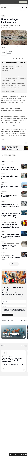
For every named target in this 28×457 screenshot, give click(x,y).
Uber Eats (12, 100)
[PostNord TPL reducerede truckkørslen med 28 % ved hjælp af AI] (14, 245)
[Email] (22, 58)
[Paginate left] (2, 331)
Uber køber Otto (11, 126)
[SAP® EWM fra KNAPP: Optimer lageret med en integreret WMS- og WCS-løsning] (14, 235)
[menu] (26, 7)
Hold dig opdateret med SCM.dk (17, 454)
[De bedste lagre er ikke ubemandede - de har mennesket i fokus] (14, 256)
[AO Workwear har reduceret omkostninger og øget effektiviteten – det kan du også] (14, 224)
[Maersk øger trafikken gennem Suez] (14, 185)
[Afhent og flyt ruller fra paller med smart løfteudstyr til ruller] (14, 204)
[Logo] (4, 7)
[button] (26, 143)
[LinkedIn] (16, 58)
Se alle (23, 320)
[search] (23, 7)
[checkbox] (2, 310)
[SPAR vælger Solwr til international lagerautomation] (14, 167)
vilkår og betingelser (10, 310)
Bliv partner (23, 2)
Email (3, 303)
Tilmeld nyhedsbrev (7, 314)
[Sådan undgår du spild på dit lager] (14, 176)
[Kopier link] (25, 58)
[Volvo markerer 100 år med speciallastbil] (14, 194)
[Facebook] (13, 58)
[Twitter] (19, 58)
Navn (3, 298)
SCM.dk (9, 53)
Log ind (16, 2)
